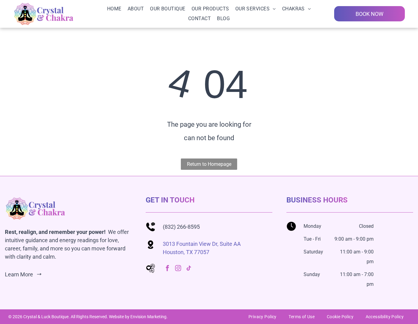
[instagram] (178, 269)
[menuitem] (114, 9)
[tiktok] (188, 269)
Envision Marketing (148, 316)
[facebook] (167, 269)
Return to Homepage (209, 164)
